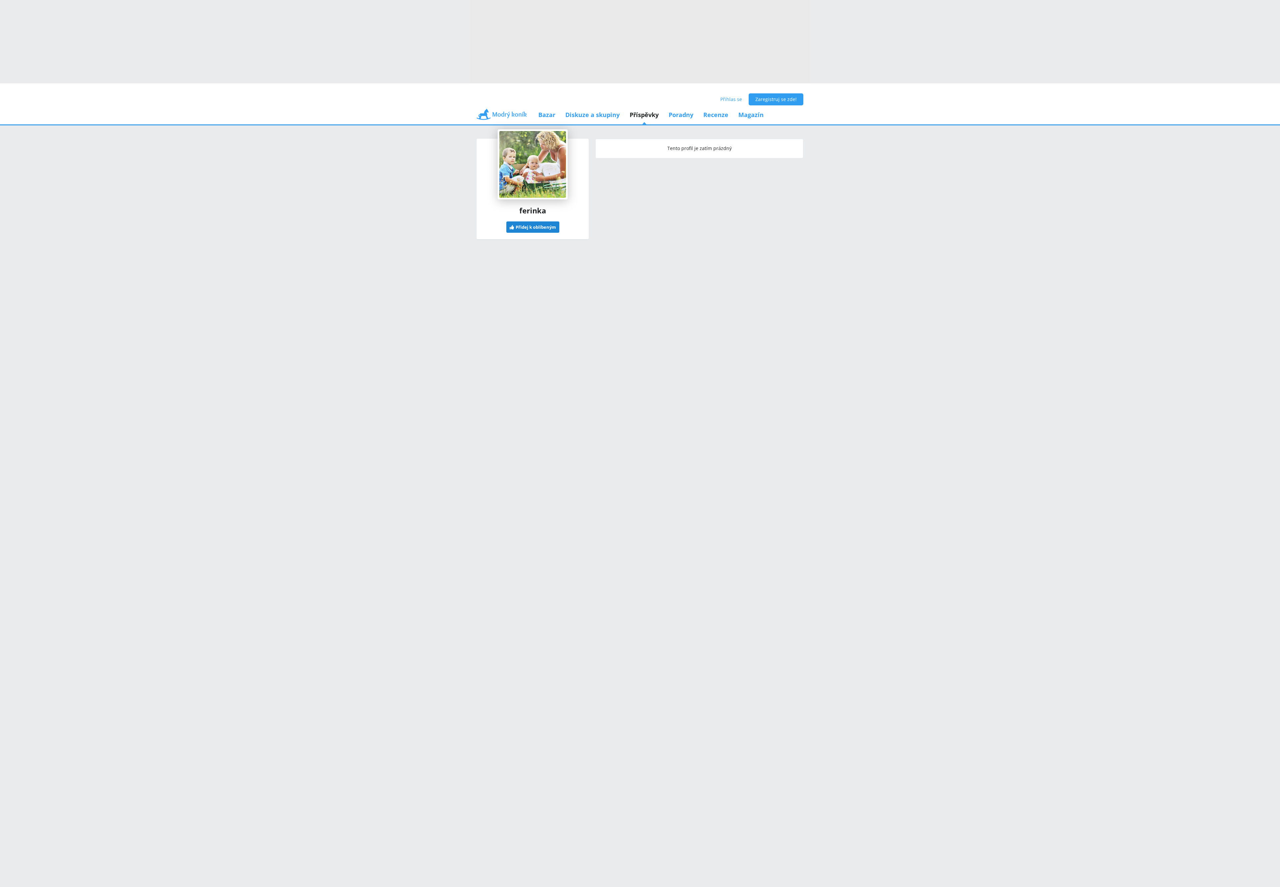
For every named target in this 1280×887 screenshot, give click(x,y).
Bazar (546, 115)
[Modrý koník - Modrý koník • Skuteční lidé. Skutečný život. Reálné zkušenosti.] (502, 116)
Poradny (681, 115)
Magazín (751, 115)
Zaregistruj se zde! (776, 99)
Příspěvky (644, 115)
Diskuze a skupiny (592, 115)
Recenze (715, 115)
